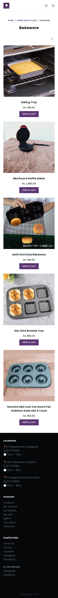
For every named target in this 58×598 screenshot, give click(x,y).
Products (8, 502)
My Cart (8, 514)
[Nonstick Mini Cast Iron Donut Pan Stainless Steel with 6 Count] (28, 375)
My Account (10, 506)
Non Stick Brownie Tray (29, 331)
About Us (8, 543)
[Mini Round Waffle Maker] (28, 147)
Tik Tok (7, 547)
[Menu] (53, 5)
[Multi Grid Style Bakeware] (28, 223)
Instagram (9, 555)
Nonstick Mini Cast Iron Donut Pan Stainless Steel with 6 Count (29, 408)
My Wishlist (9, 510)
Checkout (9, 526)
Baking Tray (29, 102)
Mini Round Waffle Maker (29, 178)
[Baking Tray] (28, 71)
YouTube (8, 551)
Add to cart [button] (29, 113)
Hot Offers (9, 522)
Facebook (9, 559)
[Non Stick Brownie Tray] (28, 299)
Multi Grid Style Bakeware (29, 254)
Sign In (7, 518)
